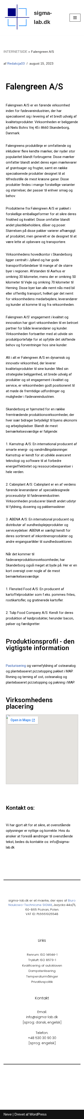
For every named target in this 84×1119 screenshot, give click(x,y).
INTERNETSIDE (15, 51)
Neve (8, 1114)
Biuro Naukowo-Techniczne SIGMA (42, 902)
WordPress (38, 1114)
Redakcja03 (16, 63)
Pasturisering (16, 666)
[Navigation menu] (75, 18)
